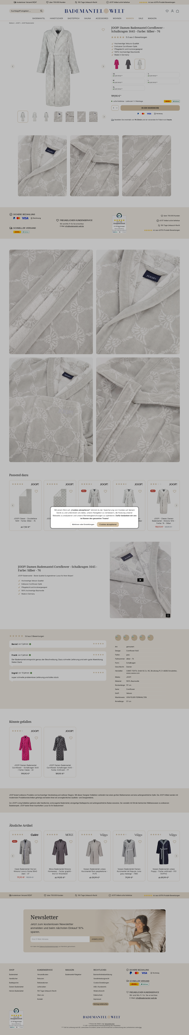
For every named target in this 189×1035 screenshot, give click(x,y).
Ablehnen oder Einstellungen (83, 524)
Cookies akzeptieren (108, 524)
